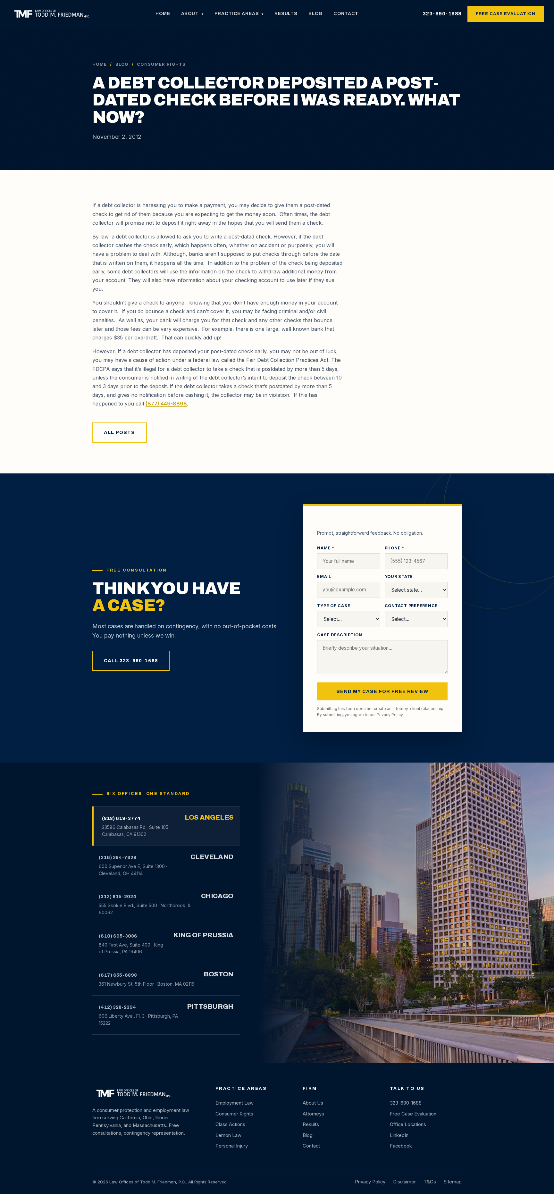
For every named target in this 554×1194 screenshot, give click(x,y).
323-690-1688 (442, 13)
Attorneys (313, 1114)
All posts (119, 432)
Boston (218, 974)
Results (286, 13)
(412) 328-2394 (117, 1007)
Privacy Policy (390, 714)
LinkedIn (399, 1135)
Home (162, 13)
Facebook (401, 1146)
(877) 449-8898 (166, 403)
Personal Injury (231, 1146)
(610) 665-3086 (118, 936)
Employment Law (234, 1103)
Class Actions (230, 1124)
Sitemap (453, 1182)
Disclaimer (404, 1182)
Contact (345, 13)
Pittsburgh (210, 1006)
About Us (313, 1103)
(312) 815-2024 (117, 896)
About (192, 13)
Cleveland (211, 856)
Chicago (217, 895)
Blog (315, 13)
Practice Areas (239, 13)
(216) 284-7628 (117, 857)
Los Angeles (209, 817)
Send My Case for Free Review (382, 691)
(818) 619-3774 (121, 818)
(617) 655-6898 (118, 975)
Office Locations (408, 1124)
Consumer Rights (234, 1114)
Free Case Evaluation (505, 14)
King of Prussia (203, 935)
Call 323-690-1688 (131, 660)
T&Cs (430, 1182)
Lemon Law (228, 1135)
